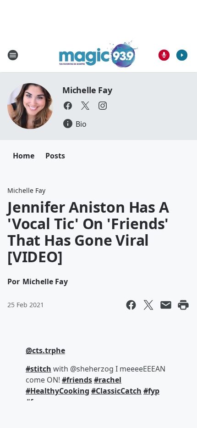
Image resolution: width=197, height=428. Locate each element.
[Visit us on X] (85, 105)
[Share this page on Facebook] (131, 304)
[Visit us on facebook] (67, 105)
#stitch (38, 369)
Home (23, 156)
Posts (55, 156)
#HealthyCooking (57, 391)
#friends (77, 380)
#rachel (107, 380)
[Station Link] (98, 55)
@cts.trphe (45, 350)
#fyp (151, 391)
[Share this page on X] (148, 304)
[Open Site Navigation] (12, 55)
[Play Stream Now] (181, 55)
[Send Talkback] (164, 55)
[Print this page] (183, 304)
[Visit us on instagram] (102, 105)
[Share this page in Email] (165, 304)
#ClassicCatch (116, 391)
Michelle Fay (87, 90)
